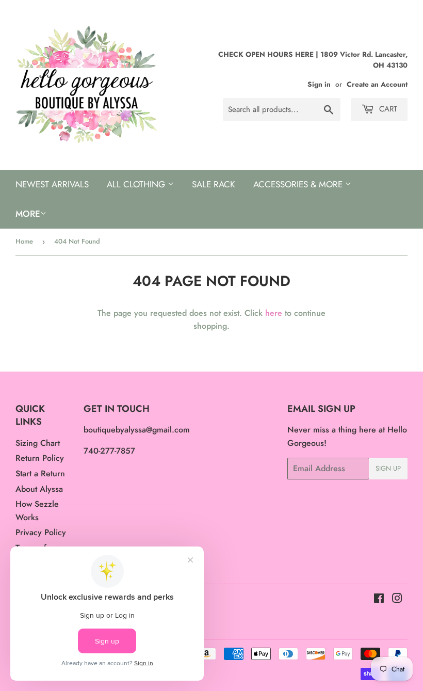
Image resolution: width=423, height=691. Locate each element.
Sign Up (388, 468)
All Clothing (137, 184)
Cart (387, 109)
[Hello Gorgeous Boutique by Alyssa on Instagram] (397, 599)
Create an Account (377, 84)
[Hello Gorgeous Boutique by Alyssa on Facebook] (378, 599)
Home (24, 241)
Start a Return (40, 473)
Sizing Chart (37, 443)
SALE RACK (213, 184)
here (273, 313)
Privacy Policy (40, 532)
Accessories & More (299, 184)
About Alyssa (39, 489)
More (27, 213)
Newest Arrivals (52, 184)
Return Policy (39, 458)
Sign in (319, 84)
